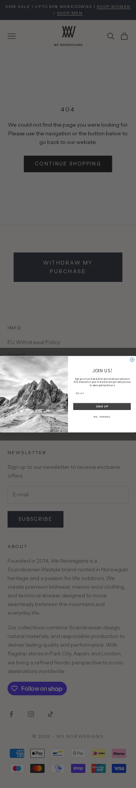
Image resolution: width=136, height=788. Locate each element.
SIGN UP (102, 406)
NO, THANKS (102, 417)
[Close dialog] (132, 360)
